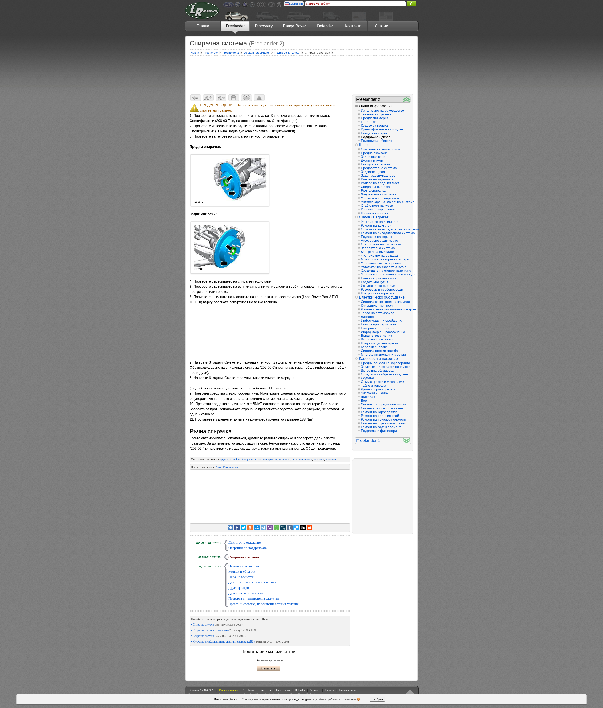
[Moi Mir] (257, 527)
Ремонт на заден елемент (381, 427)
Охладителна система (243, 566)
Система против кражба (379, 350)
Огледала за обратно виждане (384, 374)
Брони (366, 400)
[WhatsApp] (276, 527)
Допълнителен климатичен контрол (386, 309)
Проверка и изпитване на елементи (253, 598)
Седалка (367, 378)
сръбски (272, 459)
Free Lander (249, 689)
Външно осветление (376, 335)
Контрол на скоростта (377, 293)
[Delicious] (296, 527)
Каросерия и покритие (378, 358)
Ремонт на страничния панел (383, 423)
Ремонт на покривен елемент (383, 419)
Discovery (264, 26)
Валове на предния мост (380, 183)
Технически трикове (376, 114)
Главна (202, 26)
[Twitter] (243, 527)
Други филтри (238, 588)
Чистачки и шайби (375, 393)
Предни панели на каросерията (385, 363)
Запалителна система (378, 248)
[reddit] (309, 527)
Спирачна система (375, 187)
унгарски (331, 459)
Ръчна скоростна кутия (378, 278)
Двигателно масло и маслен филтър (253, 582)
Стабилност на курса (377, 205)
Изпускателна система (378, 285)
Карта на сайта (347, 689)
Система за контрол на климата (385, 301)
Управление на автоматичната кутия (386, 274)
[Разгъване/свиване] (407, 99)
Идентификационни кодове (382, 129)
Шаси (364, 145)
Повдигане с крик (374, 133)
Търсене (329, 689)
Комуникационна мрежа (379, 343)
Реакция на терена (375, 164)
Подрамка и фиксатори (379, 431)
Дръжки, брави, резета (378, 389)
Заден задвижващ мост (379, 175)
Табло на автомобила (377, 313)
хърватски (284, 459)
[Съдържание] (233, 97)
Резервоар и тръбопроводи (382, 289)
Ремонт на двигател (376, 225)
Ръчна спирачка (373, 190)
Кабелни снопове (374, 347)
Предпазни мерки (374, 118)
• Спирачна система (217, 624)
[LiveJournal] (283, 527)
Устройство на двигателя (380, 221)
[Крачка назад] (195, 97)
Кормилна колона (374, 213)
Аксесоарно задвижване (379, 240)
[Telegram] (263, 527)
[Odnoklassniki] (250, 527)
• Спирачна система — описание (224, 630)
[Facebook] (237, 527)
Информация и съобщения (382, 320)
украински (261, 459)
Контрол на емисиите (377, 252)
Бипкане (367, 317)
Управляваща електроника (381, 263)
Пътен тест (369, 122)
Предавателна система (379, 168)
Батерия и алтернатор (378, 328)
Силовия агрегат (373, 217)
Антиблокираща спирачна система (386, 202)
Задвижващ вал (373, 172)
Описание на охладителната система (386, 229)
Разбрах (377, 699)
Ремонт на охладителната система (386, 233)
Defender (325, 26)
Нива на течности (241, 577)
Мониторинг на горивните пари (385, 259)
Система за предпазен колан (383, 404)
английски (235, 459)
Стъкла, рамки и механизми (382, 382)
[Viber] (270, 527)
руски (224, 459)
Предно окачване (374, 153)
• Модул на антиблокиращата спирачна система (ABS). (240, 641)
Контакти (353, 26)
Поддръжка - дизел (375, 137)
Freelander (235, 26)
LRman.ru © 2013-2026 (201, 689)
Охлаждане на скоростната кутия (386, 270)
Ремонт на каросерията (379, 412)
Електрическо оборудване (382, 297)
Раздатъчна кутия (374, 282)
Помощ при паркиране (378, 324)
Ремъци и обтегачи (241, 571)
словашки (319, 459)
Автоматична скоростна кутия (384, 267)
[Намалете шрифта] (221, 97)
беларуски (248, 459)
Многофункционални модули (383, 354)
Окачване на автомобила (380, 149)
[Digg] (303, 527)
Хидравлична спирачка (378, 194)
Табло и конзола (373, 385)
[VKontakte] (230, 527)
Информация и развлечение (383, 332)
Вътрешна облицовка (377, 370)
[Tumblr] (290, 527)
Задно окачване (373, 156)
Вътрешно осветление (378, 339)
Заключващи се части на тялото (385, 366)
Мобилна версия (228, 689)
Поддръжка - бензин (376, 140)
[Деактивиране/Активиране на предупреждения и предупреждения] (259, 97)
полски (308, 459)
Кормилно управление (378, 209)
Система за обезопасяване (382, 408)
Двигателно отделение (244, 542)
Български (296, 3)
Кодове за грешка (374, 125)
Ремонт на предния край (380, 415)
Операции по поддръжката (247, 548)
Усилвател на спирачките (380, 198)
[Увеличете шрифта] (208, 97)
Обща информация (376, 106)
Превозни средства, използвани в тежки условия (263, 604)
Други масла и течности (245, 593)
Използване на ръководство (382, 110)
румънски (297, 459)
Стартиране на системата (381, 244)
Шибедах (368, 397)
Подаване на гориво (376, 237)
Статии (381, 26)
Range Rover (294, 26)
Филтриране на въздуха (379, 255)
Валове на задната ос (378, 179)
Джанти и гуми (372, 160)
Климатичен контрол (377, 305)
